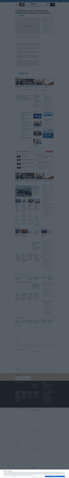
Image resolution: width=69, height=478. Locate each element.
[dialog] (34, 474)
